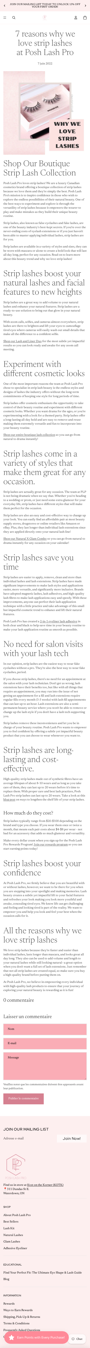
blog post (9, 799)
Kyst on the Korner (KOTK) (45, 1185)
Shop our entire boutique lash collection (29, 435)
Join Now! (72, 1138)
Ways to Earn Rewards (18, 1310)
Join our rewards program (51, 844)
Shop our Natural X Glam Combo (25, 538)
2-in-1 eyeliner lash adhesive (58, 621)
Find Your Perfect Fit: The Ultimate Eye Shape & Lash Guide (42, 1272)
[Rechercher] (13, 17)
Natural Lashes (13, 1235)
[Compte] (75, 17)
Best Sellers (10, 1221)
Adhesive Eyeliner (15, 1248)
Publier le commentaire (23, 1098)
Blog (6, 1279)
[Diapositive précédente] (4, 5)
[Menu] (5, 17)
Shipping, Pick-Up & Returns (21, 1317)
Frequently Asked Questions (21, 1330)
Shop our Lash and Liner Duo (22, 341)
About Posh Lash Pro (17, 1215)
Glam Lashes (11, 1241)
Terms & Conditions (16, 1323)
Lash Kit (8, 1228)
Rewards (9, 1303)
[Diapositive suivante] (85, 5)
